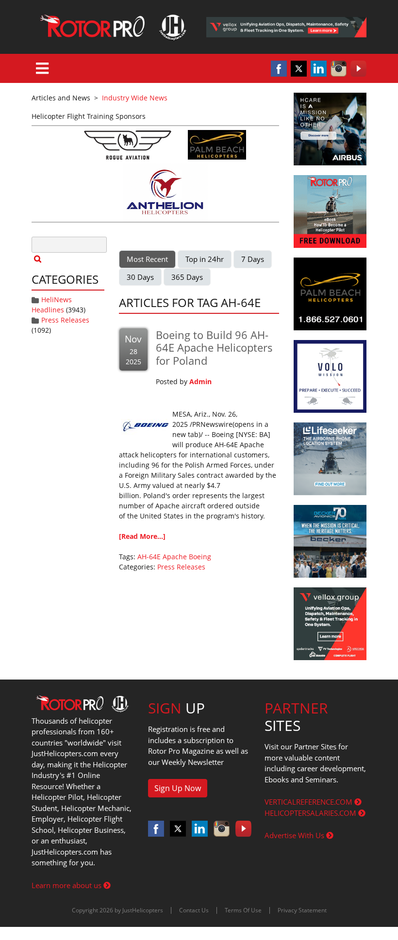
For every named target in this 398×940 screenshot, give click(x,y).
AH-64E (149, 556)
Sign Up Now (177, 788)
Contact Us (194, 910)
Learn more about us (67, 885)
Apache (175, 556)
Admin (200, 381)
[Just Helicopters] (112, 27)
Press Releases (65, 319)
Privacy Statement (302, 910)
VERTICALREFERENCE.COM (309, 802)
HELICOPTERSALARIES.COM (311, 813)
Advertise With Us (295, 835)
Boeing (200, 556)
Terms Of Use (243, 910)
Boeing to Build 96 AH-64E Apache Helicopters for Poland (214, 347)
